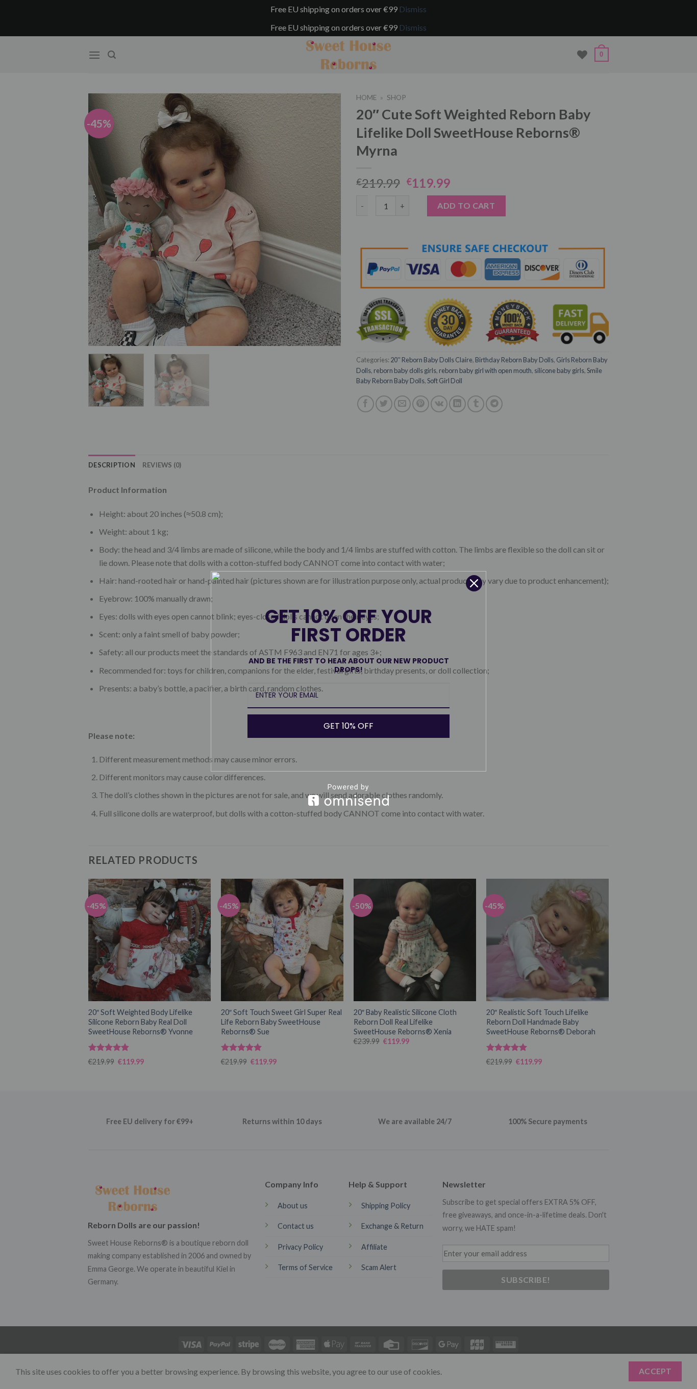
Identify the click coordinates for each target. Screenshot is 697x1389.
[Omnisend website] (348, 795)
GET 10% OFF (348, 726)
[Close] (474, 583)
